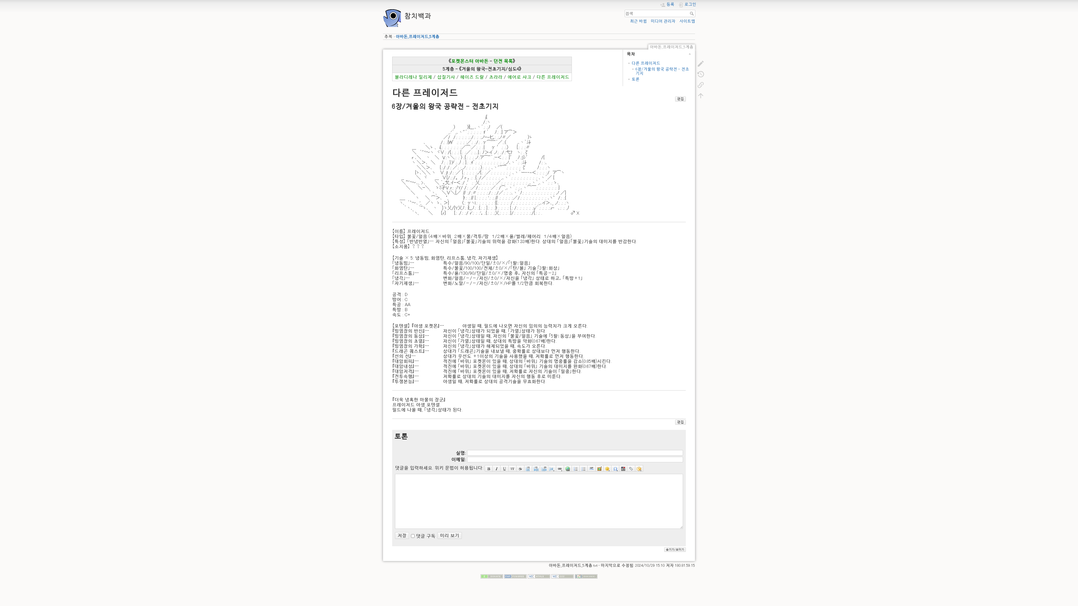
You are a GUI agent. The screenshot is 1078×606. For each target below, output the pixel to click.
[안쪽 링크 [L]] (560, 468)
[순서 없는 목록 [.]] (584, 468)
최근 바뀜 (638, 21)
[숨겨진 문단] (623, 468)
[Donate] (492, 576)
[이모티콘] (607, 468)
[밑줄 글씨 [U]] (504, 468)
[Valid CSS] (562, 576)
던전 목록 (503, 61)
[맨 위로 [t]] (700, 95)
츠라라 (496, 77)
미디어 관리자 (663, 21)
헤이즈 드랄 (472, 77)
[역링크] (700, 84)
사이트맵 (687, 21)
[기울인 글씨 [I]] (497, 468)
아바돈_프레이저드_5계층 (417, 36)
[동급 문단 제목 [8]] (528, 468)
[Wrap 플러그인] (639, 468)
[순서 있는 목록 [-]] (576, 468)
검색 (692, 13)
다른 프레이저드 (646, 63)
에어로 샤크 (519, 77)
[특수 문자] (615, 468)
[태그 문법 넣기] (631, 468)
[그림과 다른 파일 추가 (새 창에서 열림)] (600, 468)
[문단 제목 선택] (552, 468)
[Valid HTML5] (539, 576)
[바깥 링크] (568, 468)
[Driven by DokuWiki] (586, 576)
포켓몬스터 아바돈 (469, 61)
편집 (680, 98)
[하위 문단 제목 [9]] (536, 468)
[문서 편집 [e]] (700, 63)
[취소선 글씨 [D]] (520, 468)
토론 (636, 79)
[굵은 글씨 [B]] (489, 468)
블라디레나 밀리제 (413, 77)
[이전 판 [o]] (700, 74)
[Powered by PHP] (515, 576)
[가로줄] (591, 468)
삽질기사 (446, 77)
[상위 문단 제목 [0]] (544, 468)
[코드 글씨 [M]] (513, 468)
